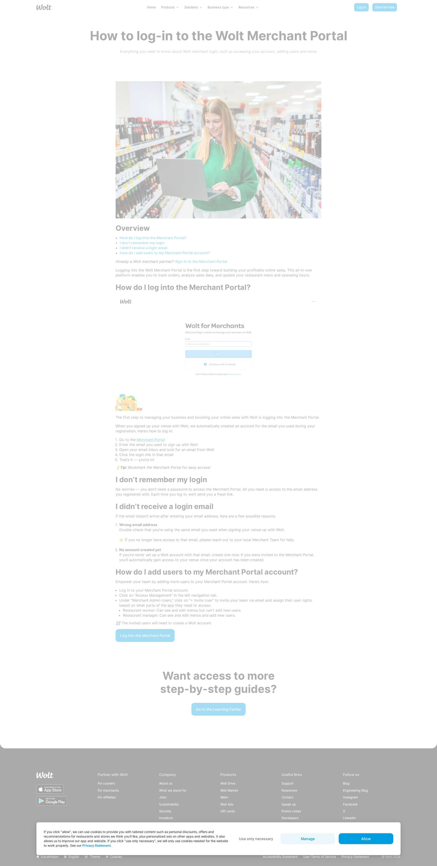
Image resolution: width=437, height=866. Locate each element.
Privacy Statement (96, 845)
